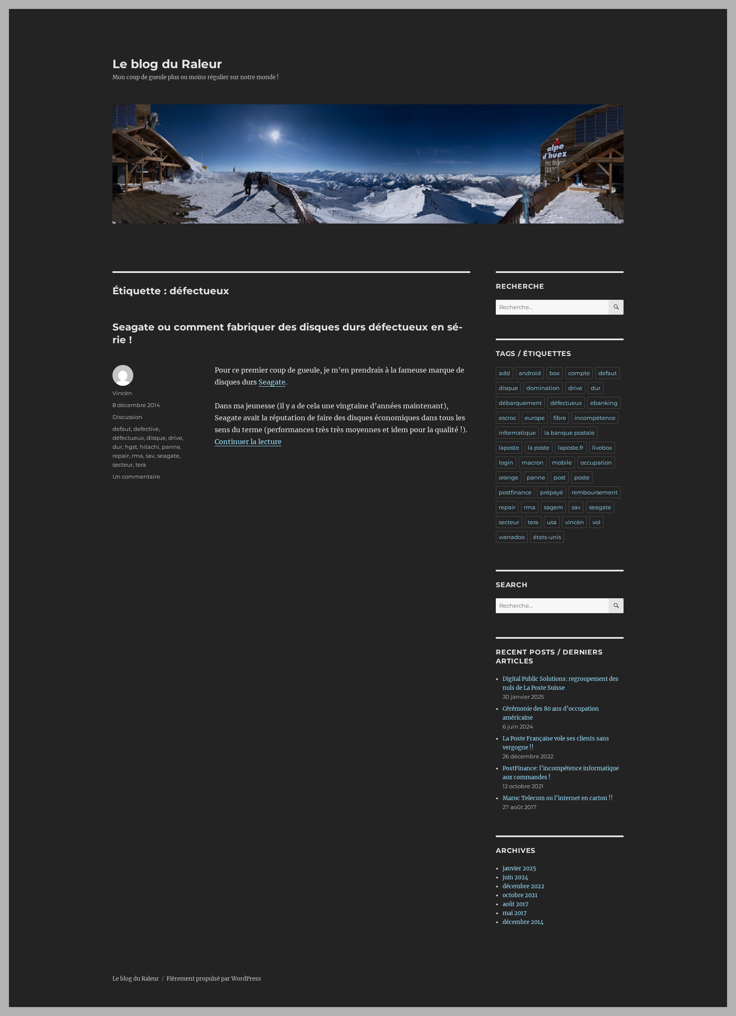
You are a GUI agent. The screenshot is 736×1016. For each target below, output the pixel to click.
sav (150, 455)
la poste (538, 447)
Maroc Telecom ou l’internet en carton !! (558, 798)
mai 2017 (515, 913)
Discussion (127, 416)
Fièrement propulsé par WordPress (214, 978)
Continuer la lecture (248, 441)
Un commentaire (136, 476)
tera (140, 464)
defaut (121, 428)
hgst (131, 446)
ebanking (604, 402)
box (554, 373)
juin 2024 (515, 877)
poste (581, 477)
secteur (122, 464)
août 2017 (516, 904)
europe (535, 417)
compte (579, 373)
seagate (168, 455)
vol (596, 522)
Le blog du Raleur (167, 64)
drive (175, 437)
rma (137, 455)
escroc (507, 417)
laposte (509, 447)
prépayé (551, 492)
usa (552, 522)
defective (146, 428)
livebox (602, 447)
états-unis (547, 537)
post (560, 477)
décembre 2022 (523, 886)
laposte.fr (571, 447)
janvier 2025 (519, 868)
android (530, 373)
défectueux (128, 437)
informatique (517, 432)
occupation (596, 462)
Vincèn (122, 393)
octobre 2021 (520, 895)
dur (117, 446)
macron (532, 462)
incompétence (595, 417)
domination (543, 388)
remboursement (595, 492)
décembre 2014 (523, 922)
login (506, 462)
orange (508, 477)
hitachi (149, 446)
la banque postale (569, 432)
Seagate (272, 382)
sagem (553, 507)
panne (171, 446)
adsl (504, 373)
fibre (559, 417)
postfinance (515, 492)
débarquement (520, 402)
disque (156, 437)
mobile (562, 462)
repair (120, 455)
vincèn (574, 522)
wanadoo (512, 537)
